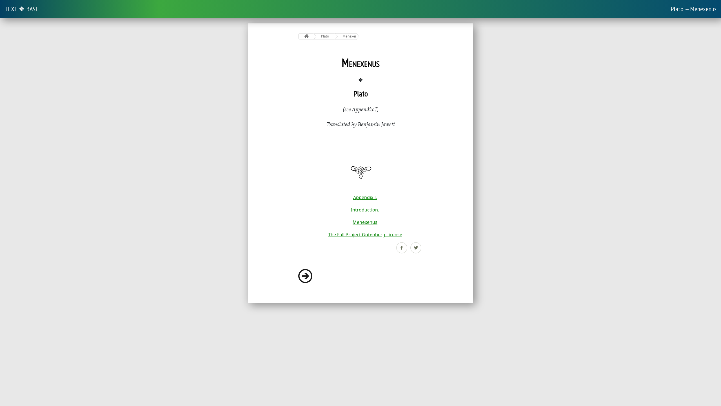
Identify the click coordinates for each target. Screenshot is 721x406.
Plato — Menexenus (693, 9)
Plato (325, 36)
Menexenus (349, 36)
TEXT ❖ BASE (22, 9)
